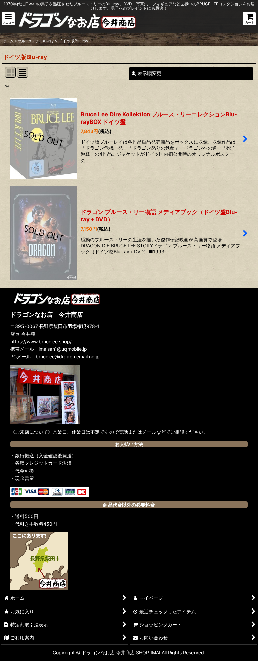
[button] (8, 18)
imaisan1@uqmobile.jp (63, 349)
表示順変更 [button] (149, 73)
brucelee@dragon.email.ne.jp (68, 356)
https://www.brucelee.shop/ (41, 341)
